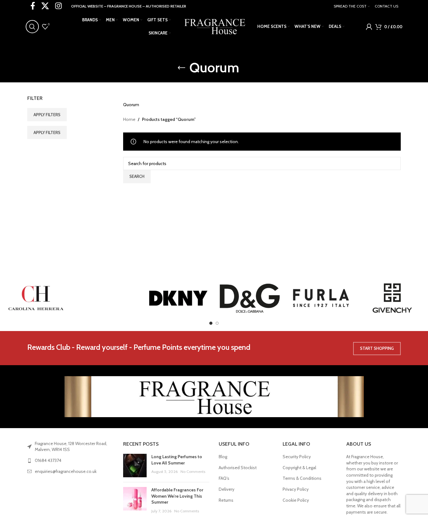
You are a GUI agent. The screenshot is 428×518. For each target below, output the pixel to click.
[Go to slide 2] (217, 323)
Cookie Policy (296, 500)
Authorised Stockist (238, 467)
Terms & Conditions (302, 478)
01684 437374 (48, 460)
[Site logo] (214, 26)
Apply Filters (47, 114)
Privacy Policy (296, 489)
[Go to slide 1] (210, 323)
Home (129, 119)
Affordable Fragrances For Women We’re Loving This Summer (177, 496)
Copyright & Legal (299, 467)
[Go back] (181, 68)
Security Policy (297, 456)
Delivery (226, 489)
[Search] (32, 26)
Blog (223, 456)
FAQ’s (224, 478)
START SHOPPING (377, 348)
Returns (226, 500)
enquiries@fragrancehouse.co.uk (66, 471)
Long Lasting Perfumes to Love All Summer (176, 460)
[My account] (369, 26)
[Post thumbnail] (135, 465)
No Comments (192, 471)
